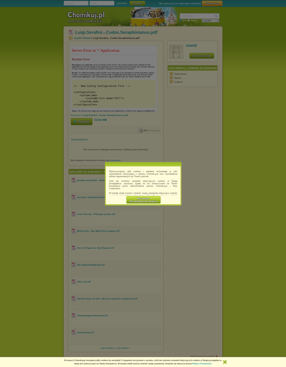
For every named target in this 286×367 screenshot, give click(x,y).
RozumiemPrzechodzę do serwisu (143, 200)
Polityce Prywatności (202, 364)
